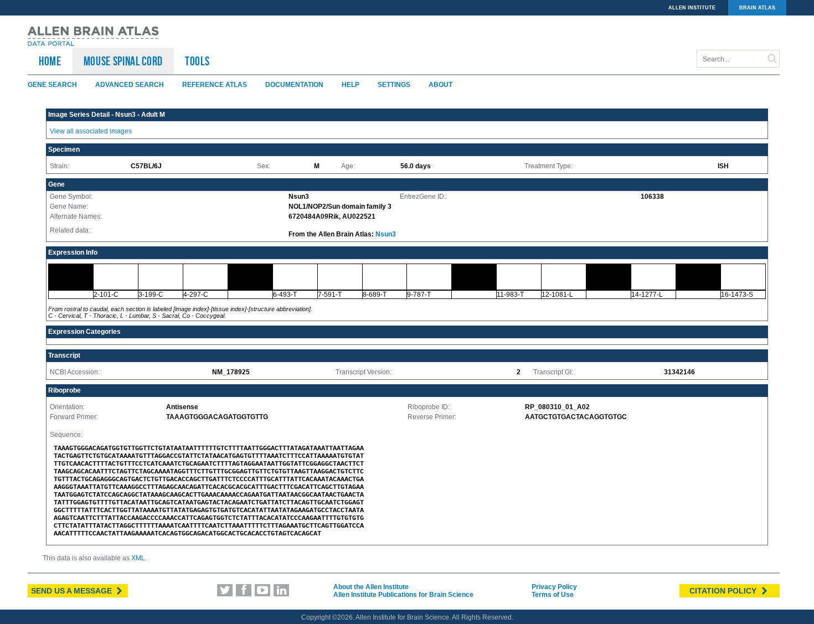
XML (138, 558)
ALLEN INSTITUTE (691, 8)
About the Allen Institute (371, 587)
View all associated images (91, 131)
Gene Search (52, 85)
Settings (394, 85)
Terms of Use (553, 595)
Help (350, 85)
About (440, 85)
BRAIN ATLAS (757, 8)
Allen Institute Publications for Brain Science (403, 595)
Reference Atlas (214, 85)
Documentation (294, 85)
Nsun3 (385, 234)
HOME (50, 61)
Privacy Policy (554, 587)
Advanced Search (129, 85)
